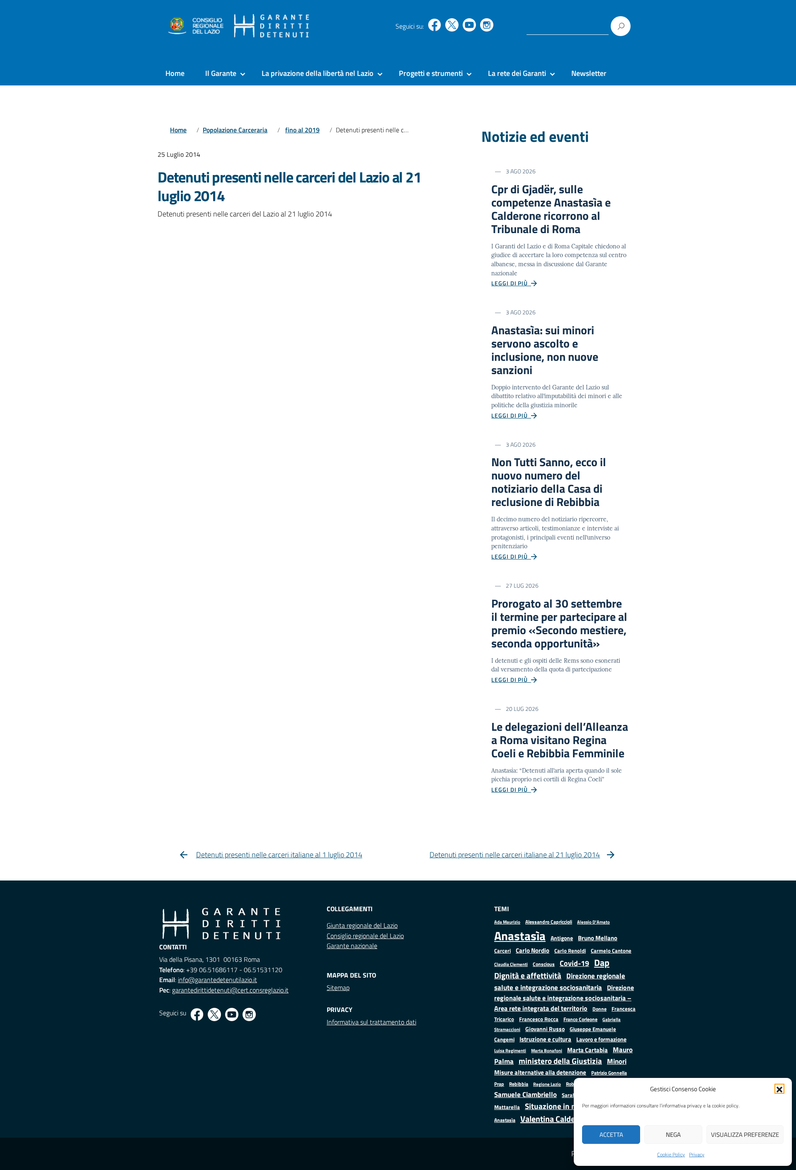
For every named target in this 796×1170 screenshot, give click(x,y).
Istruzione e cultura (545, 1039)
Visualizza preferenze (745, 1134)
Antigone (562, 938)
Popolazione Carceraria (235, 130)
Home (174, 73)
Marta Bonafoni (546, 1050)
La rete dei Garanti (517, 73)
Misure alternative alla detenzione (540, 1072)
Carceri (502, 951)
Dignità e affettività (527, 975)
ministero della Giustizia (560, 1061)
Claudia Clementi (511, 964)
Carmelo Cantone (611, 950)
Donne (599, 1009)
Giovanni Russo (545, 1029)
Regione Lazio (547, 1083)
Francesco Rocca (538, 1019)
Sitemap (338, 987)
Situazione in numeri (560, 1106)
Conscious (544, 964)
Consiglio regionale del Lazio (365, 936)
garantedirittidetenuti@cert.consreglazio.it (230, 990)
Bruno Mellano (597, 938)
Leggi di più (511, 283)
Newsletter (589, 73)
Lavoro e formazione (601, 1039)
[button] (779, 1089)
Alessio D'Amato (593, 921)
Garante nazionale (352, 946)
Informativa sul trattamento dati (371, 1022)
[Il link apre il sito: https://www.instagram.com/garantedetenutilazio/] (486, 25)
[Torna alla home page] (272, 26)
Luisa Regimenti (510, 1050)
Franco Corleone (580, 1019)
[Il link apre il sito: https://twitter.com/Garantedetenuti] (452, 25)
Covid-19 (574, 963)
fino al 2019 (302, 130)
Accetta (611, 1134)
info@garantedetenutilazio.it (217, 980)
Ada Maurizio (507, 922)
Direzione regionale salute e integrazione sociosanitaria (559, 981)
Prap (499, 1084)
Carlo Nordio (532, 950)
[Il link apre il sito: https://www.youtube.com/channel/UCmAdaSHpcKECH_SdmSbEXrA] (469, 25)
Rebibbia (518, 1083)
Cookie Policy (671, 1154)
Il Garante (220, 73)
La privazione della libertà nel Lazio (318, 73)
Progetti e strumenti (431, 73)
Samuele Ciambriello (525, 1094)
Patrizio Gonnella (609, 1073)
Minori (616, 1061)
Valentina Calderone (555, 1118)
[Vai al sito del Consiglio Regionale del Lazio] (195, 26)
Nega (673, 1134)
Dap (601, 962)
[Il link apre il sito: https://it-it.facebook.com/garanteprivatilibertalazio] (434, 25)
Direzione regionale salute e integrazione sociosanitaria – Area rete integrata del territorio (564, 998)
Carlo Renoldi (570, 950)
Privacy (696, 1154)
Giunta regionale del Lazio (362, 925)
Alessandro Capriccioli (548, 922)
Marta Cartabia (587, 1050)
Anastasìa (520, 936)
